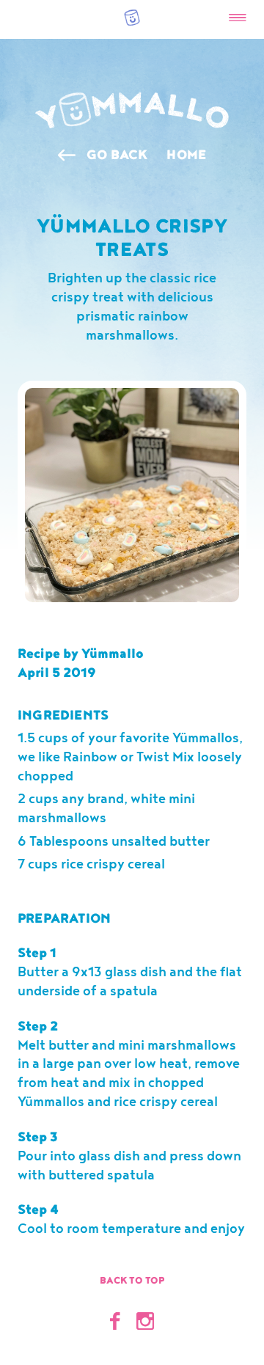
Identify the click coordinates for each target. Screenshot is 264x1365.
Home (186, 155)
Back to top (132, 1281)
